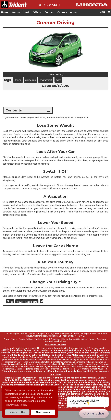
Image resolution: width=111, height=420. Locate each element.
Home (5, 12)
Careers (62, 12)
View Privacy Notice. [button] (16, 405)
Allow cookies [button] (43, 412)
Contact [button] (49, 12)
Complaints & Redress (55, 341)
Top (11, 302)
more (58, 80)
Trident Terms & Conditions (48, 339)
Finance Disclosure (97, 339)
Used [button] (26, 12)
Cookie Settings (26, 339)
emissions (30, 80)
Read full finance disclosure (96, 371)
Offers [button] (37, 12)
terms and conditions (75, 362)
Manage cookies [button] (17, 412)
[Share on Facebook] (41, 301)
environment (46, 80)
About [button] (74, 12)
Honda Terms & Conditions (74, 339)
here (78, 357)
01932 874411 (50, 5)
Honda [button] (16, 12)
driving (18, 80)
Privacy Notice (10, 339)
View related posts (26, 302)
